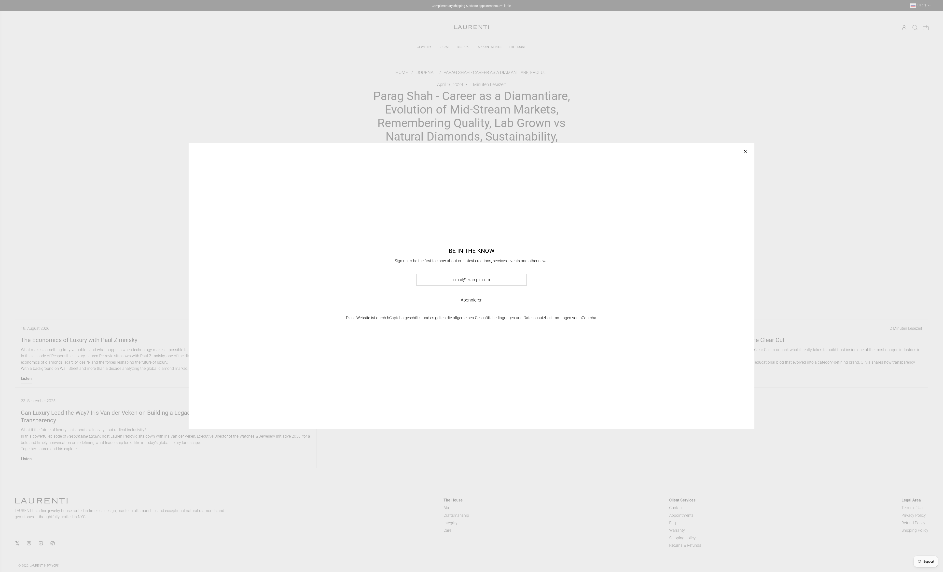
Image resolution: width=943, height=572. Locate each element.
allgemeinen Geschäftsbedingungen (484, 317)
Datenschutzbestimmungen (547, 317)
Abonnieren (472, 299)
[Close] (745, 151)
